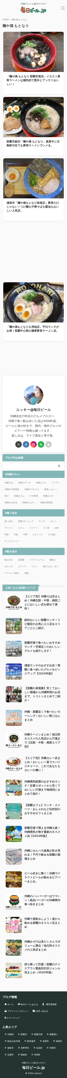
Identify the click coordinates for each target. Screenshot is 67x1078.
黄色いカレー (50, 489)
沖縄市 (52, 1048)
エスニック (37, 534)
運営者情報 (51, 1004)
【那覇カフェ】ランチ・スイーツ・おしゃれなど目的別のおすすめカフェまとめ (42, 809)
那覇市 (23, 1034)
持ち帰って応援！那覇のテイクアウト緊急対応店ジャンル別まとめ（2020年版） (42, 968)
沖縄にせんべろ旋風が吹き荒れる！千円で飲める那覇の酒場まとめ (42, 854)
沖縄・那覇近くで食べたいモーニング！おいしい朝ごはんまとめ (42, 715)
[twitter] (18, 444)
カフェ (21, 527)
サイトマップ (12, 1018)
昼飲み (52, 559)
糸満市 (45, 1041)
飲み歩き (9, 559)
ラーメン (9, 527)
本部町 (36, 1054)
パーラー (55, 482)
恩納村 (23, 1054)
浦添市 (10, 1048)
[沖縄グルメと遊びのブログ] (33, 11)
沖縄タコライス (31, 489)
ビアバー (22, 566)
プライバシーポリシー (17, 1011)
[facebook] (26, 444)
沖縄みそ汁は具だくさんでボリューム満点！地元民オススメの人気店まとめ (42, 945)
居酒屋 (21, 559)
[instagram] (33, 444)
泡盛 (26, 573)
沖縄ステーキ (24, 482)
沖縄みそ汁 (48, 496)
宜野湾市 (24, 1048)
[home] (48, 444)
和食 (7, 534)
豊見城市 (30, 1041)
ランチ (42, 521)
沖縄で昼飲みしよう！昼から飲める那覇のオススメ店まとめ (42, 922)
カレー (53, 521)
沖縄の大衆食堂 (12, 489)
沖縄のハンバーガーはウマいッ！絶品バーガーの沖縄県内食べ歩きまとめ (42, 900)
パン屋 (46, 527)
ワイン (35, 566)
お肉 (56, 527)
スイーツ (33, 527)
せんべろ (9, 566)
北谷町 (38, 1048)
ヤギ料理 (33, 496)
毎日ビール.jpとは (29, 1004)
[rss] (41, 444)
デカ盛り (52, 534)
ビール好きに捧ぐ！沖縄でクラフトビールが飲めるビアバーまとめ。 (42, 877)
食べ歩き (9, 521)
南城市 (58, 1041)
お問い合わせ (41, 1011)
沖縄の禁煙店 (46, 502)
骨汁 (7, 496)
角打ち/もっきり (51, 566)
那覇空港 (37, 1034)
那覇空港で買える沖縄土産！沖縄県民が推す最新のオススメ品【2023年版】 (42, 831)
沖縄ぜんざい (28, 502)
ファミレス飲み (12, 573)
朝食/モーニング (26, 521)
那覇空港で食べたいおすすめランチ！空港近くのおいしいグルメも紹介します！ (42, 646)
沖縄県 (10, 1034)
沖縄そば (9, 482)
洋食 (16, 534)
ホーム (10, 1004)
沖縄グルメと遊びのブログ (33, 1063)
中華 (25, 534)
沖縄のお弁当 (11, 502)
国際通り (53, 1034)
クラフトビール (36, 559)
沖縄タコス (41, 482)
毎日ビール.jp (33, 1067)
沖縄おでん (19, 496)
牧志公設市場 (13, 1041)
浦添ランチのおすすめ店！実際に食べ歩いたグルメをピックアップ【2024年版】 (42, 669)
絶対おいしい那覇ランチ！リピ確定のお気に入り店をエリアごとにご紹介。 (42, 624)
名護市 (10, 1054)
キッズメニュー (12, 541)
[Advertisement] (33, 250)
